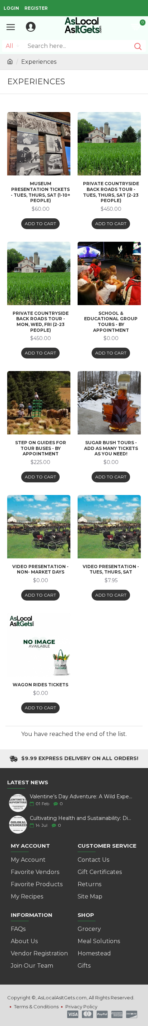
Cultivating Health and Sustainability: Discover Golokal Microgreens (81, 818)
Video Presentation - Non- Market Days (40, 569)
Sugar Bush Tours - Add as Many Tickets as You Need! (111, 448)
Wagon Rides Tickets (40, 684)
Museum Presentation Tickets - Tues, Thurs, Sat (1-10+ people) (40, 192)
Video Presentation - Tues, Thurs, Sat (111, 569)
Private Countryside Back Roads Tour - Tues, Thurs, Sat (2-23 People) (111, 192)
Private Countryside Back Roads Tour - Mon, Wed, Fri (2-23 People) (41, 322)
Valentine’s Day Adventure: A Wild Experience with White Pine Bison (81, 796)
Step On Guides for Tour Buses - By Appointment (40, 448)
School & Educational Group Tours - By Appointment (111, 322)
